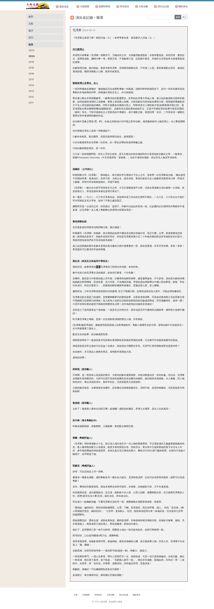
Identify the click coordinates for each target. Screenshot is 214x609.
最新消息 (64, 6)
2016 (31, 73)
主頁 (75, 595)
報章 (31, 44)
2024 (32, 56)
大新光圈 (143, 6)
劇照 (31, 16)
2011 (31, 102)
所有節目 (124, 6)
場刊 (31, 37)
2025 (31, 50)
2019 (31, 61)
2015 (31, 79)
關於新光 (183, 6)
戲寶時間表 (104, 6)
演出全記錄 (163, 6)
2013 (31, 91)
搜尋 (178, 17)
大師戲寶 (84, 6)
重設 (184, 17)
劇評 (31, 30)
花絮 (31, 23)
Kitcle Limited (159, 605)
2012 (31, 96)
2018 (31, 67)
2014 (31, 85)
